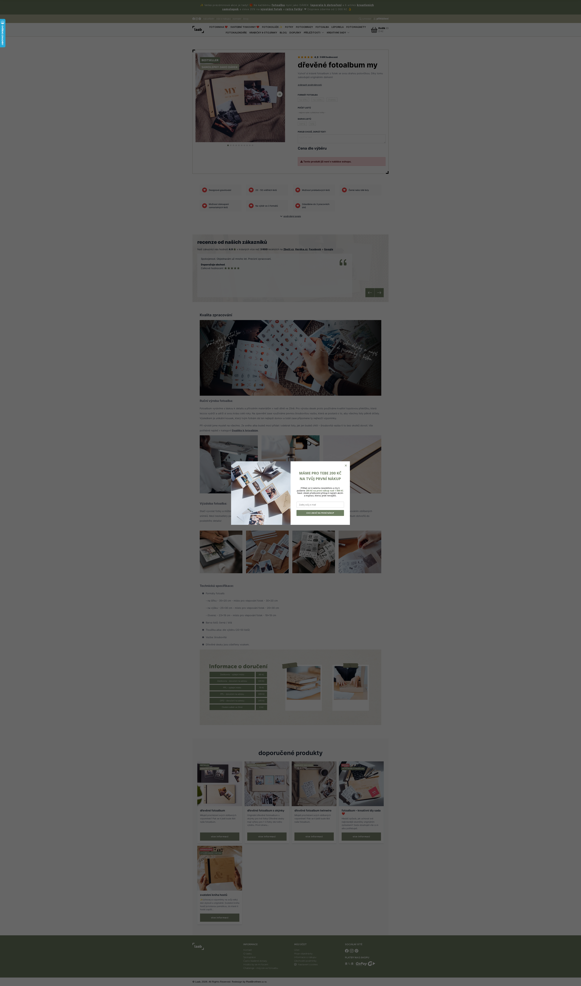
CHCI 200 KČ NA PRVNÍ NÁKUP (320, 513)
